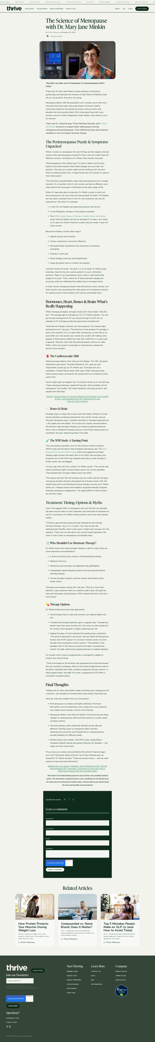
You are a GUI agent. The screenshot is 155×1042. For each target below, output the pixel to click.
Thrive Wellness (53, 32)
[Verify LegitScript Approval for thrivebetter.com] (121, 996)
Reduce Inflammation (121, 2)
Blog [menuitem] (93, 976)
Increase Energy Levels (13, 2)
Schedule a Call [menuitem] (12, 1018)
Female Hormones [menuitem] (74, 980)
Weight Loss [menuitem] (72, 976)
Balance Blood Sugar (33, 2)
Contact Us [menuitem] (96, 971)
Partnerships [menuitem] (96, 984)
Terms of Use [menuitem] (120, 976)
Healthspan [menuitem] (71, 988)
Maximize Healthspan (83, 2)
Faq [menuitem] (92, 980)
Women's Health (56, 36)
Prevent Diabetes (64, 2)
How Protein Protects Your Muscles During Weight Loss (33, 927)
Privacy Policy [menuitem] (121, 971)
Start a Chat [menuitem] (11, 1022)
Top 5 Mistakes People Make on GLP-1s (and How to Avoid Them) (119, 927)
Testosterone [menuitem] (73, 984)
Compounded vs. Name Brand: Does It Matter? (77, 925)
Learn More (38, 968)
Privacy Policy (11, 990)
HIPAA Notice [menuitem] (120, 980)
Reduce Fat (50, 2)
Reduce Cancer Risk (101, 2)
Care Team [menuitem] (71, 993)
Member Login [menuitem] (72, 971)
